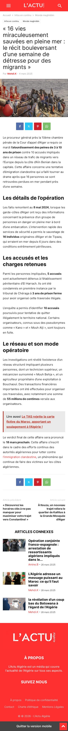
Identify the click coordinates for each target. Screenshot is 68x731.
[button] (8, 5)
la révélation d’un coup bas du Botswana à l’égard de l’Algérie (46, 603)
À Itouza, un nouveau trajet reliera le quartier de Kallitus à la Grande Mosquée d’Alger (51, 512)
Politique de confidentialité (41, 700)
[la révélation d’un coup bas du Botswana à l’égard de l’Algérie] (14, 604)
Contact (9, 706)
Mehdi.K (11, 73)
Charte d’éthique (28, 706)
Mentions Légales (53, 706)
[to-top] (63, 725)
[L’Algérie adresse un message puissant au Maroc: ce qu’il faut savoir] (14, 578)
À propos (15, 700)
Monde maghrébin (31, 21)
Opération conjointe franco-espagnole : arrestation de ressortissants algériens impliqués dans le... (44, 550)
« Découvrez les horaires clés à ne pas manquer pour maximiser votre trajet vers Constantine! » (17, 512)
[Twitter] (29, 126)
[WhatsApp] (47, 126)
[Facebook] (20, 126)
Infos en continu (23, 15)
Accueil (7, 15)
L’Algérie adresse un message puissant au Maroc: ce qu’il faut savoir (45, 579)
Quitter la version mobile (34, 726)
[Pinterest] (38, 126)
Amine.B (33, 564)
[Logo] (34, 646)
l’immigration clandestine (19, 457)
